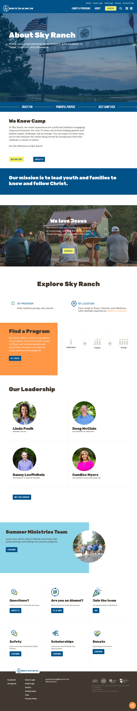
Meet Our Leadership (21, 497)
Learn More (11, 550)
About (98, 8)
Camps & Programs (81, 8)
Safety (88, 3)
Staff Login (109, 3)
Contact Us (39, 159)
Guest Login (98, 3)
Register (111, 8)
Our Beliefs (68, 251)
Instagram (131, 8)
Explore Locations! (116, 310)
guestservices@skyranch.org (57, 679)
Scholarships (30, 691)
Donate (118, 3)
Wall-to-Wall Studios (113, 691)
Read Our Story (16, 159)
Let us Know (57, 610)
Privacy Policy (31, 699)
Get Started (15, 358)
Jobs (96, 610)
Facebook (126, 8)
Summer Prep (128, 3)
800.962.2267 (51, 682)
